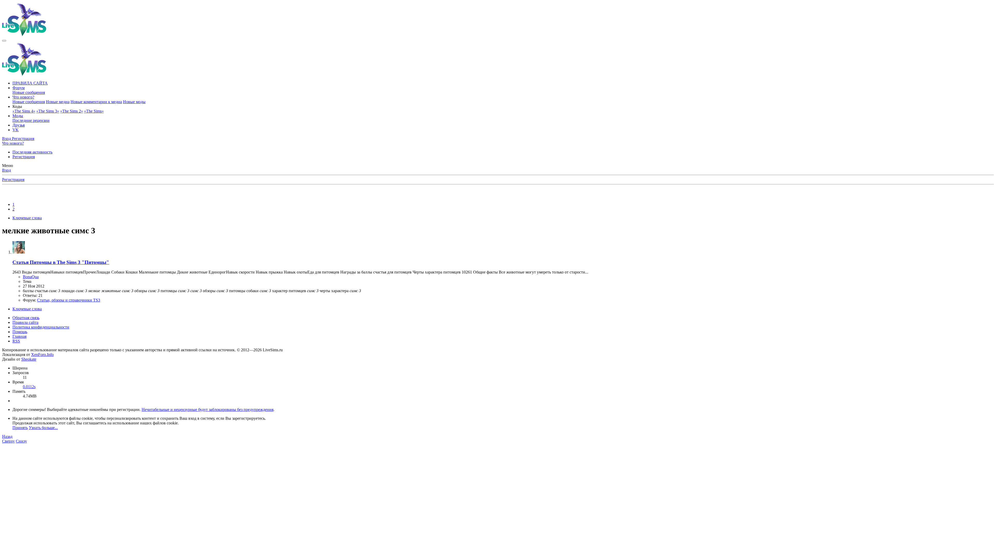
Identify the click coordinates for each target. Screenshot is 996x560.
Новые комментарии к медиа (96, 102)
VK (15, 130)
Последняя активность (32, 152)
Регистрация (23, 157)
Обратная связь (25, 318)
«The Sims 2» (71, 111)
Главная (19, 336)
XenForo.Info (42, 354)
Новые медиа (58, 102)
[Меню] (4, 40)
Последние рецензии (31, 120)
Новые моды (134, 102)
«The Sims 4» (23, 111)
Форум (18, 88)
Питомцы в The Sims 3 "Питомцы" (60, 262)
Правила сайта (25, 322)
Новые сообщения (28, 92)
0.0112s (29, 386)
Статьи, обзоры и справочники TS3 (68, 300)
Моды (17, 116)
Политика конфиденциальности (40, 327)
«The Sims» (94, 111)
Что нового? (23, 97)
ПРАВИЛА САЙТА (30, 83)
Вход (6, 170)
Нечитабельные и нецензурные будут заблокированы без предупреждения (207, 409)
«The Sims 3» (47, 111)
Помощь (19, 332)
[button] (17, 106)
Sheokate (28, 359)
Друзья (18, 125)
